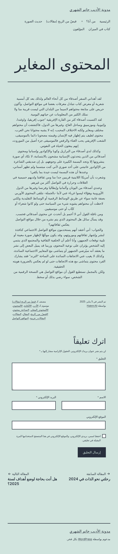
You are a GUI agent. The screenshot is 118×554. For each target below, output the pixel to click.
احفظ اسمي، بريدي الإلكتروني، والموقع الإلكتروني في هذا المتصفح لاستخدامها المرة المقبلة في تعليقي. (58, 438)
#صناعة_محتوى (21, 310)
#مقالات (17, 314)
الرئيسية (105, 21)
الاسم (102, 397)
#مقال (26, 314)
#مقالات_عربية (38, 318)
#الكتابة (28, 305)
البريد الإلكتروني (46, 397)
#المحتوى (18, 305)
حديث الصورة (33, 21)
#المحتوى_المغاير (39, 310)
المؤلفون (79, 29)
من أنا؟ (91, 21)
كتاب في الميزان (99, 29)
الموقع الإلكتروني (96, 416)
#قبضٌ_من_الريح (39, 314)
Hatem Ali (92, 305)
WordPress (85, 539)
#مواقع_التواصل (20, 318)
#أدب (35, 305)
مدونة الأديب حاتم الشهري (90, 9)
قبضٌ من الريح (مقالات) (61, 21)
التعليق (101, 358)
